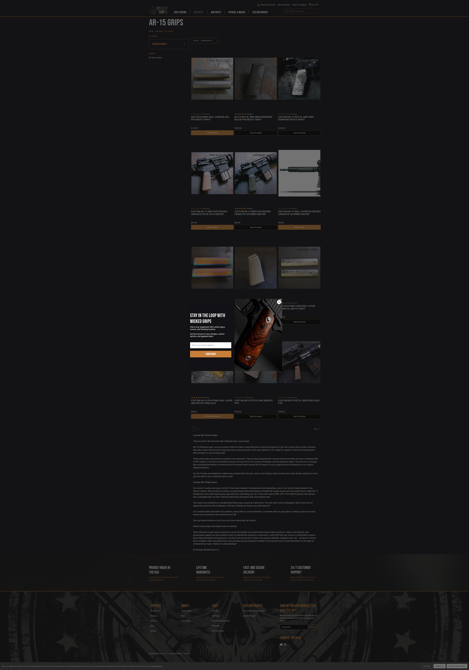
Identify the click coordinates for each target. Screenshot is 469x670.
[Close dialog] (279, 302)
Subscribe (211, 354)
